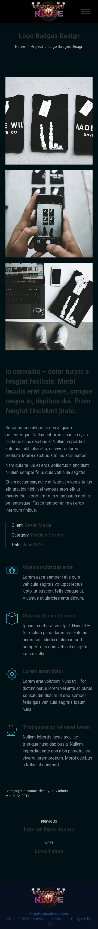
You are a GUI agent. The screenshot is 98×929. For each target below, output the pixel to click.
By (60, 791)
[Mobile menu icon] (85, 11)
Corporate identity (35, 791)
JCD (49, 924)
